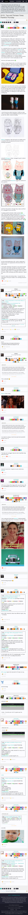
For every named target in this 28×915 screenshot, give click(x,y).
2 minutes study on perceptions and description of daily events (11, 596)
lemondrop (16, 387)
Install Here (13, 325)
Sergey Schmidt (10, 745)
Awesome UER (10, 781)
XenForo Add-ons (11, 907)
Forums (6, 1)
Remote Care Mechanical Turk (13, 303)
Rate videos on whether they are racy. (13, 742)
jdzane (16, 25)
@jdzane (3, 393)
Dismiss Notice (26, 4)
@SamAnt (20, 49)
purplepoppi (16, 416)
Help (16, 909)
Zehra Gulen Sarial (11, 598)
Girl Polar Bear (16, 718)
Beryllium (12, 909)
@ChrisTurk (6, 45)
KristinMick (16, 680)
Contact (13, 304)
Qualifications (5, 319)
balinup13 (16, 574)
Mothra (16, 589)
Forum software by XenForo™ (14, 905)
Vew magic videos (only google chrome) (13, 632)
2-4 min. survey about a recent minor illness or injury (13, 301)
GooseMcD (16, 336)
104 (14, 22)
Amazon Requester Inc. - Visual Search (15, 863)
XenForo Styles (17, 907)
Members (12, 1)
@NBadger (19, 53)
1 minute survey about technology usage (13, 778)
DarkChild (16, 463)
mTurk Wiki (18, 1)
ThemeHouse (20, 906)
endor (2, 775)
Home (2, 1)
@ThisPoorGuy (8, 43)
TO (2, 306)
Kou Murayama (10, 635)
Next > (17, 22)
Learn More (22, 324)
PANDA (6, 301)
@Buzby (3, 52)
